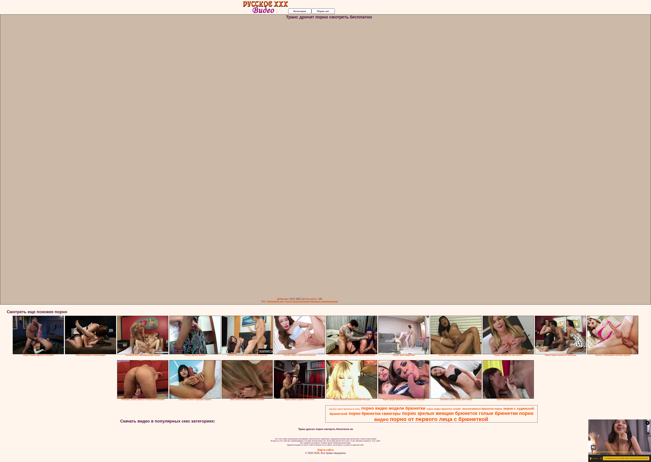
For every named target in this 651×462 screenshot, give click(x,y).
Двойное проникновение (324, 301)
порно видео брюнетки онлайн (444, 409)
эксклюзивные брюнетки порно (482, 408)
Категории (299, 11)
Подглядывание (301, 301)
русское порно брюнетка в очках (344, 409)
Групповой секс (275, 301)
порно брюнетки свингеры (375, 413)
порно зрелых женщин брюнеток (439, 413)
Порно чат (323, 11)
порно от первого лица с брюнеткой (439, 419)
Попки (288, 301)
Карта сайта (326, 449)
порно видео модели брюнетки (393, 408)
